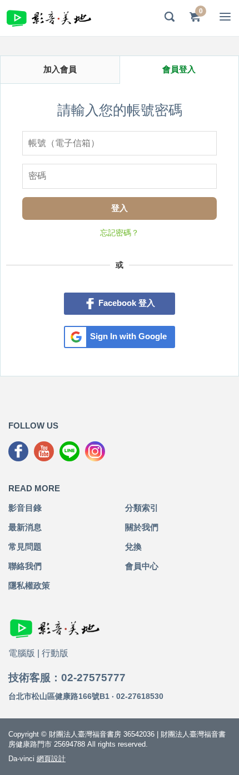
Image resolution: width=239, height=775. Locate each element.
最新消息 (25, 527)
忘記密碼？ (119, 232)
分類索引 (141, 507)
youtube (44, 451)
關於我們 (141, 527)
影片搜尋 (169, 16)
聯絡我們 (25, 566)
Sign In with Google (128, 336)
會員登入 (179, 69)
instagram (95, 451)
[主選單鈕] (225, 16)
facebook (18, 451)
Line (69, 451)
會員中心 (141, 566)
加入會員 (60, 69)
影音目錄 (25, 507)
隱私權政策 (29, 585)
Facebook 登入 (126, 303)
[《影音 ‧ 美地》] (49, 18)
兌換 (133, 546)
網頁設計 (51, 758)
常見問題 (25, 546)
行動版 (55, 653)
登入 (119, 208)
